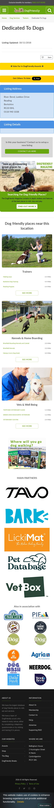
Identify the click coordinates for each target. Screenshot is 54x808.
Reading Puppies (8, 286)
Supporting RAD (35, 730)
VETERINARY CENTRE (10, 419)
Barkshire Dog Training (10, 281)
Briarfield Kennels (9, 348)
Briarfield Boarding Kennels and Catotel (16, 343)
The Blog (5, 756)
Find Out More (38, 2)
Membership (34, 710)
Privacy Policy (20, 784)
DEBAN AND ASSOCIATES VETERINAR (16, 415)
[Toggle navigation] (4, 10)
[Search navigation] (49, 10)
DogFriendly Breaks (9, 761)
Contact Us (33, 715)
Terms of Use (34, 784)
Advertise (32, 725)
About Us (32, 705)
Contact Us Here (27, 151)
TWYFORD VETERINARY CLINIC (14, 410)
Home (4, 18)
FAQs (31, 720)
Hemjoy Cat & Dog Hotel (11, 353)
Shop (4, 751)
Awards (5, 746)
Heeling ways (7, 277)
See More (27, 293)
